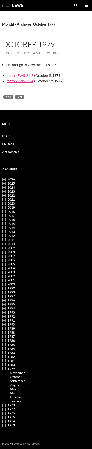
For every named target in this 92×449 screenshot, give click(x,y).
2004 (11, 268)
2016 (11, 219)
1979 (8, 96)
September (17, 381)
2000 (11, 284)
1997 (11, 296)
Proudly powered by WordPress (21, 443)
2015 (11, 224)
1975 (11, 417)
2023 (11, 191)
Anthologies (10, 152)
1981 (11, 361)
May (13, 389)
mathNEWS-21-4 (20, 81)
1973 (11, 425)
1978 (11, 405)
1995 (11, 304)
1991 (11, 320)
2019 (11, 207)
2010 (11, 244)
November (17, 373)
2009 (11, 248)
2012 (11, 236)
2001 (11, 280)
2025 (11, 183)
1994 (11, 308)
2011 (11, 240)
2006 (11, 260)
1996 (11, 300)
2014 (11, 228)
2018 (11, 211)
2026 (11, 179)
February (16, 397)
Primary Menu (86, 5)
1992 (11, 316)
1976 (11, 413)
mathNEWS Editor (48, 53)
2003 (11, 272)
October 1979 (28, 44)
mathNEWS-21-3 (20, 75)
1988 (11, 332)
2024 (11, 187)
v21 (20, 96)
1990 (11, 324)
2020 (11, 203)
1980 (11, 365)
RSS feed (8, 144)
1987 (11, 336)
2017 (11, 215)
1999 (11, 288)
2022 (11, 195)
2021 (11, 199)
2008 (11, 252)
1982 (11, 357)
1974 (11, 421)
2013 (11, 232)
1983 (11, 352)
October (16, 377)
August (15, 385)
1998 (11, 292)
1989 (11, 328)
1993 (11, 312)
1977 (11, 409)
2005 (11, 264)
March (14, 393)
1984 (11, 348)
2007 (11, 256)
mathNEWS (12, 5)
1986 (11, 340)
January (15, 401)
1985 (11, 344)
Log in (6, 135)
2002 (11, 276)
